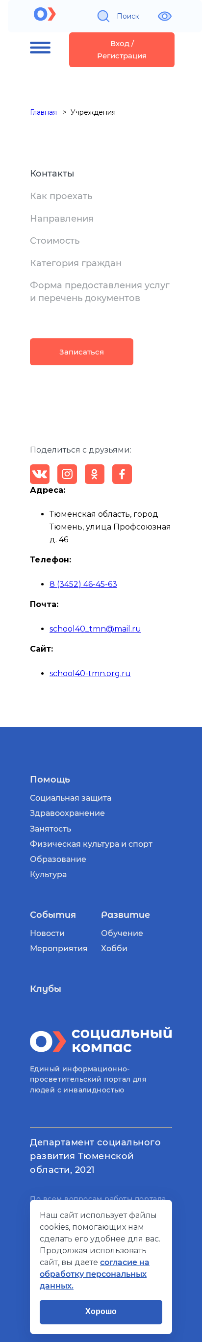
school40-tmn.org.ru (90, 673)
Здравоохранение (67, 813)
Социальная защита (70, 798)
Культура (48, 874)
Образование (58, 859)
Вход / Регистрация (122, 50)
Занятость (50, 829)
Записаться (81, 351)
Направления (62, 218)
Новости (47, 933)
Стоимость (54, 240)
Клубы (45, 989)
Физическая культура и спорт (91, 844)
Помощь (50, 779)
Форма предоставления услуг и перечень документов (100, 292)
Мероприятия (59, 948)
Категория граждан (76, 263)
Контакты (52, 173)
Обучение (122, 933)
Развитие (125, 915)
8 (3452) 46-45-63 (83, 584)
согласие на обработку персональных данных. (95, 1274)
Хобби (114, 948)
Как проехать (61, 196)
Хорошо (101, 1311)
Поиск (128, 16)
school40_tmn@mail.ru (95, 628)
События (53, 915)
